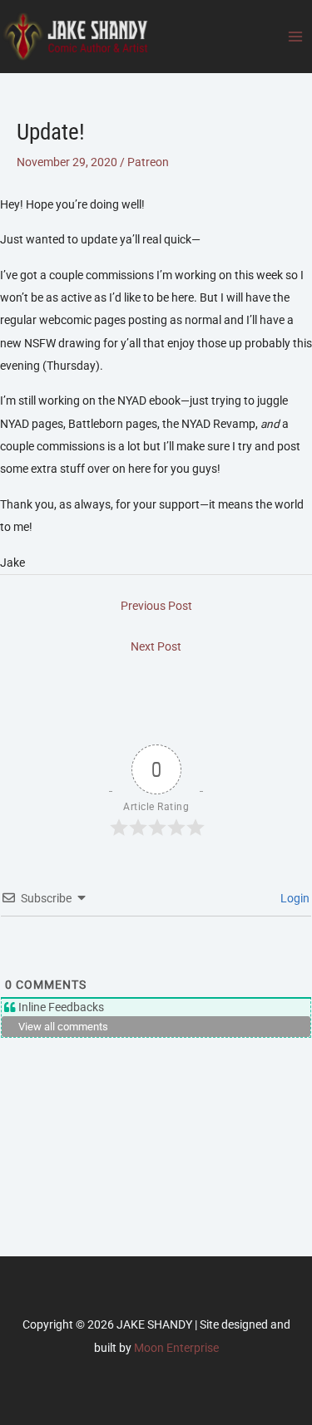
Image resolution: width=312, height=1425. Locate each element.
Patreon (148, 162)
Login (294, 898)
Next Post (156, 646)
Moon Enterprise (176, 1347)
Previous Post (156, 605)
